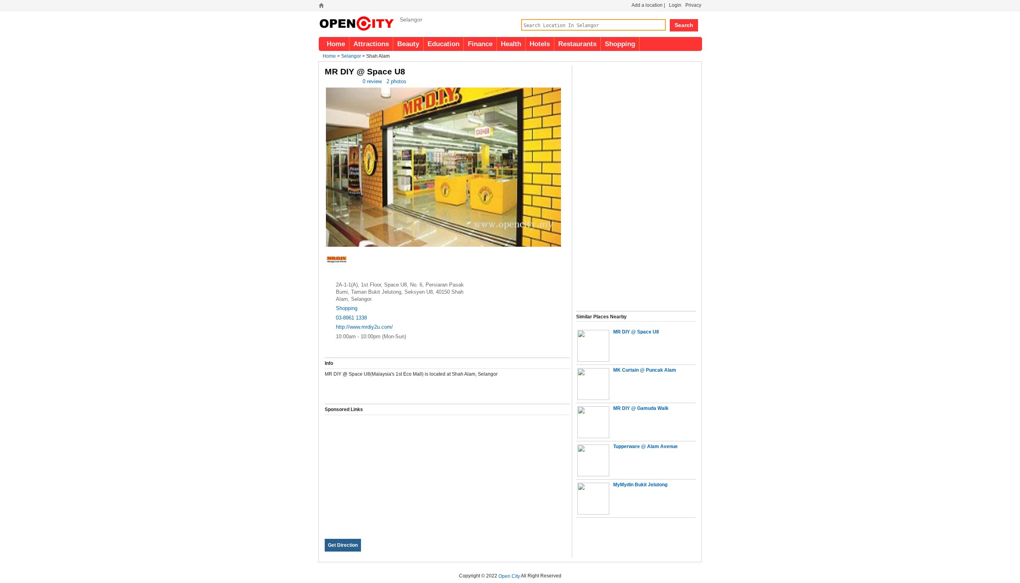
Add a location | (648, 5)
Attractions (371, 44)
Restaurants (577, 44)
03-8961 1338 (351, 318)
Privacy (693, 5)
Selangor (351, 56)
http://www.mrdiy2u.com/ (364, 327)
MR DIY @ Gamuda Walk (641, 408)
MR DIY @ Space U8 (636, 332)
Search (684, 25)
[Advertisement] (447, 470)
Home (336, 44)
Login (675, 5)
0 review (372, 81)
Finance (480, 44)
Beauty (408, 44)
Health (511, 44)
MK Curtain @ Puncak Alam (644, 370)
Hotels (540, 44)
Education (443, 44)
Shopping (620, 44)
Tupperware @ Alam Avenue (645, 446)
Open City (509, 576)
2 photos (396, 81)
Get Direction (343, 545)
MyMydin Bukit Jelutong (640, 484)
